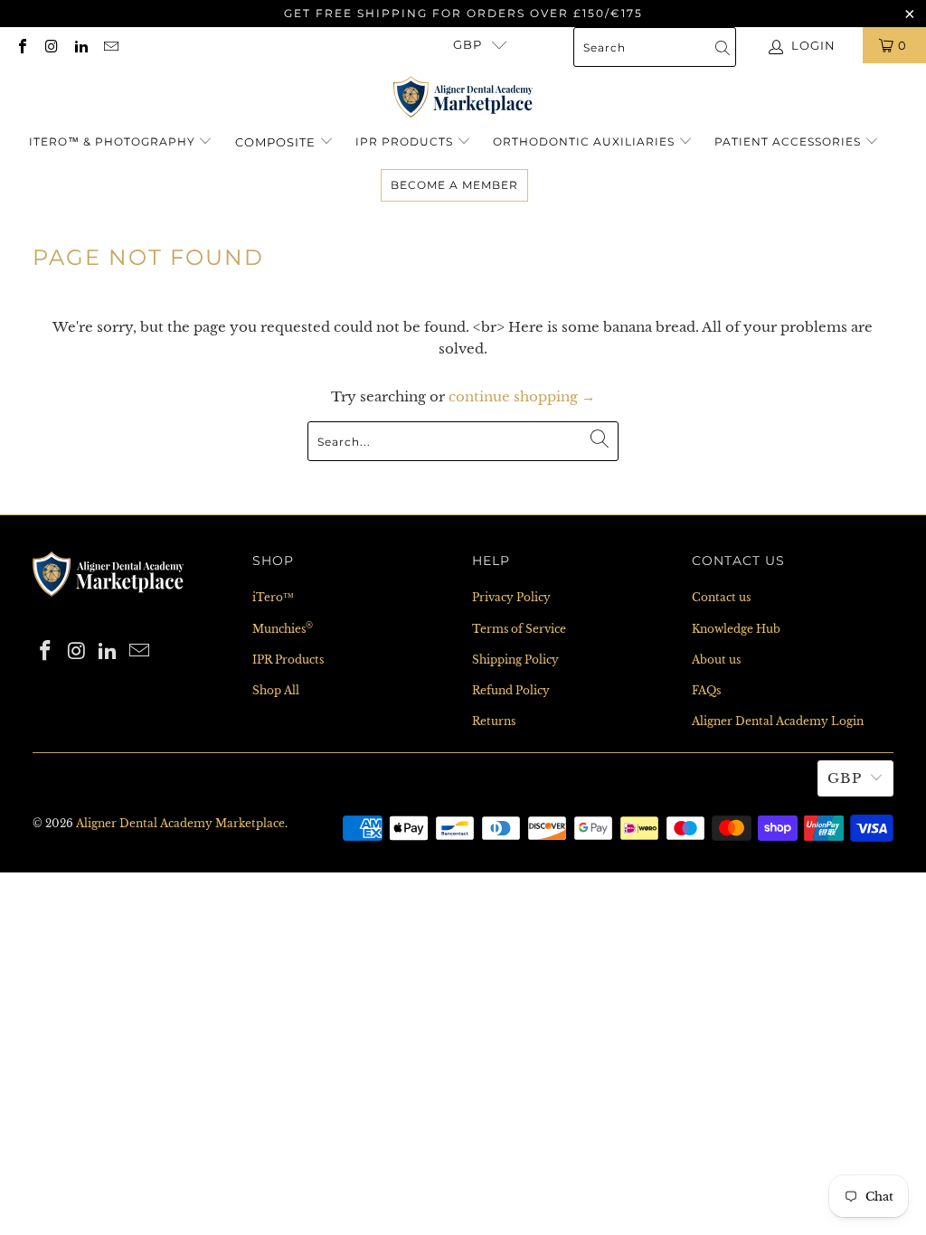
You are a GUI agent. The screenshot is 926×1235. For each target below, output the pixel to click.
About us (716, 659)
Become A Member (454, 185)
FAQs (706, 690)
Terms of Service (519, 629)
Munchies (282, 629)
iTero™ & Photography (112, 141)
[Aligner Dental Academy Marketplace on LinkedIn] (80, 44)
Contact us (721, 597)
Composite (277, 142)
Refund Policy (511, 690)
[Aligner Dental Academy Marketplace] (463, 98)
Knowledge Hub (736, 629)
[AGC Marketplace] (108, 601)
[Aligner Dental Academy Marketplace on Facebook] (22, 44)
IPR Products (404, 141)
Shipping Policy (515, 659)
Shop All (275, 690)
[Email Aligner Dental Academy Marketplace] (109, 44)
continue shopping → (522, 396)
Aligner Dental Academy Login (778, 721)
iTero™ (273, 597)
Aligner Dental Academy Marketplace (180, 823)
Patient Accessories (787, 141)
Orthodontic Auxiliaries (584, 141)
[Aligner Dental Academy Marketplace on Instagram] (51, 44)
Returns (493, 721)
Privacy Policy (511, 597)
